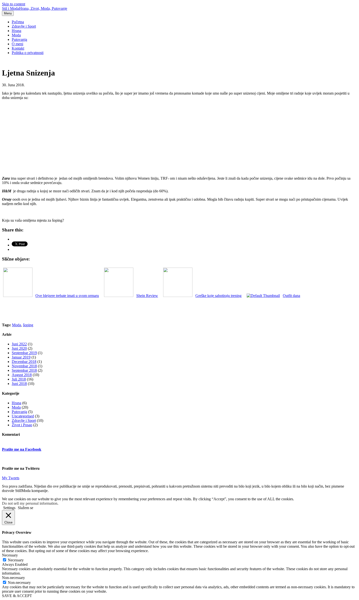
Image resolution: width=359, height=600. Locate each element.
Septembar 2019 (24, 353)
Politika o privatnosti (27, 53)
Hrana (16, 31)
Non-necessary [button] (13, 578)
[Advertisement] (179, 138)
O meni (17, 44)
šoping (28, 325)
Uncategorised (23, 416)
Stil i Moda (34, 8)
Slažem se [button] (25, 508)
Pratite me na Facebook (21, 449)
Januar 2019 (21, 357)
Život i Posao (22, 425)
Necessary (16, 560)
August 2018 (22, 375)
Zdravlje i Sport (24, 26)
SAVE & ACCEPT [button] (17, 596)
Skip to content (13, 4)
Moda (16, 35)
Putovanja (19, 39)
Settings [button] (9, 508)
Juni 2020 (19, 348)
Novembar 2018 (24, 366)
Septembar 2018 (24, 370)
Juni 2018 (19, 384)
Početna (18, 22)
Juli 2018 (19, 379)
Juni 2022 (19, 344)
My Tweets (10, 478)
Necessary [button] (10, 555)
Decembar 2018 (24, 362)
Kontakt (18, 48)
